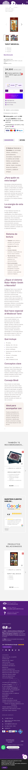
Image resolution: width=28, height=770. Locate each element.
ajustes (13, 764)
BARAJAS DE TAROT (9, 10)
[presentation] (6, 24)
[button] (14, 468)
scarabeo (9, 63)
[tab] (9, 140)
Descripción (8, 140)
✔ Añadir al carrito (14, 96)
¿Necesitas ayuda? (13, 612)
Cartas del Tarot (9, 8)
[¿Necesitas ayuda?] (4, 613)
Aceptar (4, 767)
